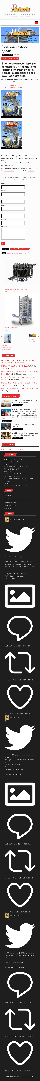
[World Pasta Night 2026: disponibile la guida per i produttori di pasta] (6, 436)
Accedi (6, 499)
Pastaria (17, 55)
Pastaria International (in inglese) (13, 87)
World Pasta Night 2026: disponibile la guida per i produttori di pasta (25, 434)
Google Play (31, 171)
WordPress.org (9, 508)
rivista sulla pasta (31, 253)
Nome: (3, 183)
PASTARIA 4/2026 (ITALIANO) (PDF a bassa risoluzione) (19, 377)
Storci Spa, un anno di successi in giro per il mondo (6, 347)
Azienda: (3, 198)
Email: (3, 205)
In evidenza (14, 249)
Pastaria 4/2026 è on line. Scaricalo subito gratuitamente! (25, 402)
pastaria (12, 519)
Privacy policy (24, 1077)
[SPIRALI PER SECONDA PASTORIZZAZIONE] (22, 271)
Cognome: (4, 191)
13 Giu (7, 721)
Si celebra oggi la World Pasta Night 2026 (23, 425)
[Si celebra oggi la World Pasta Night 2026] (6, 427)
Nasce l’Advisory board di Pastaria (31, 340)
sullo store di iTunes (9, 171)
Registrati (7, 495)
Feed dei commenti (10, 505)
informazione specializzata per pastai (16, 253)
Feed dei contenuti (10, 502)
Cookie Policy (32, 1077)
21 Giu (7, 523)
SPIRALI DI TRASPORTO (11, 328)
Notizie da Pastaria (24, 249)
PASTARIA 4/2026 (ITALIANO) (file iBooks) (15, 366)
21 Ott (7, 919)
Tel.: (2, 212)
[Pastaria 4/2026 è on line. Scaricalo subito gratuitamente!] (6, 403)
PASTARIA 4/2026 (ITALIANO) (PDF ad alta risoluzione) (19, 388)
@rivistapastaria (21, 519)
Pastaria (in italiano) (10, 85)
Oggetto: (3, 219)
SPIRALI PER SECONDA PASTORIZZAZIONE (16, 289)
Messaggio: (4, 226)
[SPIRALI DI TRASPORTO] (22, 310)
